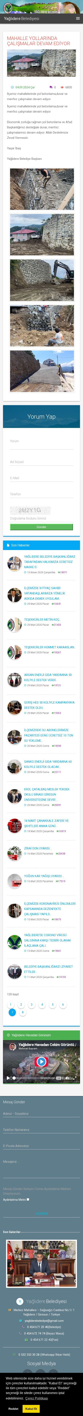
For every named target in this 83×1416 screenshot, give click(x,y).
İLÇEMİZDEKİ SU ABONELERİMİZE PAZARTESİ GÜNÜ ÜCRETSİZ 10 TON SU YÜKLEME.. (48, 735)
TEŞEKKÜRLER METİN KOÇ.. (42, 619)
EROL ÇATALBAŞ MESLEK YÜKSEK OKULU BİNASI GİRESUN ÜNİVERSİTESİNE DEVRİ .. (47, 794)
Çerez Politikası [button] (36, 1398)
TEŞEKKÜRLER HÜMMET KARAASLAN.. (49, 647)
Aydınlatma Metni (15, 1200)
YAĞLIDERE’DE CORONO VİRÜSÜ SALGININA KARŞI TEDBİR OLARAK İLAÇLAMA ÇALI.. (47, 940)
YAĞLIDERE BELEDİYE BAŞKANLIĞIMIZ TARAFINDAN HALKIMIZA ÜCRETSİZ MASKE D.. (49, 562)
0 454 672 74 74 (34, 1333)
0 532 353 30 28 (29, 1354)
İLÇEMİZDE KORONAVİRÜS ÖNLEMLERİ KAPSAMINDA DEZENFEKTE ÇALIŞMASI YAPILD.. (50, 909)
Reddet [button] (13, 1408)
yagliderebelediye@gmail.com (44, 1321)
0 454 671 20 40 (37, 1327)
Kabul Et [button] (31, 1408)
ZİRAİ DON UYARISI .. (38, 848)
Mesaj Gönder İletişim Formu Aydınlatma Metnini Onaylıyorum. (37, 1191)
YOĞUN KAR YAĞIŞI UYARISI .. (44, 876)
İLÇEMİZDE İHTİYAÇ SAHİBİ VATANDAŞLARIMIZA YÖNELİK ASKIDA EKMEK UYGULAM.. (44, 593)
